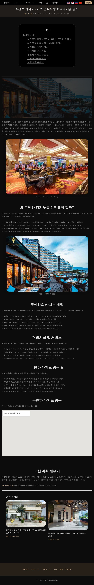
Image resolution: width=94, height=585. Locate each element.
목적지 (28, 3)
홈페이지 (7, 3)
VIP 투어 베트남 (7, 485)
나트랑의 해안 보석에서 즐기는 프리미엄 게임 (49, 39)
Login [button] (88, 3)
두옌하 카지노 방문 (36, 58)
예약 (40, 3)
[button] (20, 2)
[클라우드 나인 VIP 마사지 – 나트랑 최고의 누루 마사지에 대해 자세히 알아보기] (68, 515)
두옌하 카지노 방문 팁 (38, 54)
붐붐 (17, 536)
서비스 (15, 3)
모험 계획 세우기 (35, 62)
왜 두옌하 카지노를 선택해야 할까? (44, 43)
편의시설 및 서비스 (36, 50)
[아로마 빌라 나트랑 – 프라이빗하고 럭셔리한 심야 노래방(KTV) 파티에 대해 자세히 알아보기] (26, 513)
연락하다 (55, 3)
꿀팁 (47, 3)
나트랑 (14, 536)
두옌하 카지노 (29, 35)
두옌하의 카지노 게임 (37, 46)
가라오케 (8, 536)
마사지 (54, 539)
